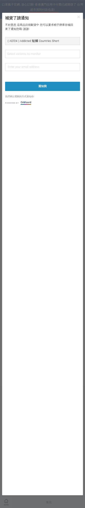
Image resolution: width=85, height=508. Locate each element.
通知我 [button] (42, 86)
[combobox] (42, 54)
